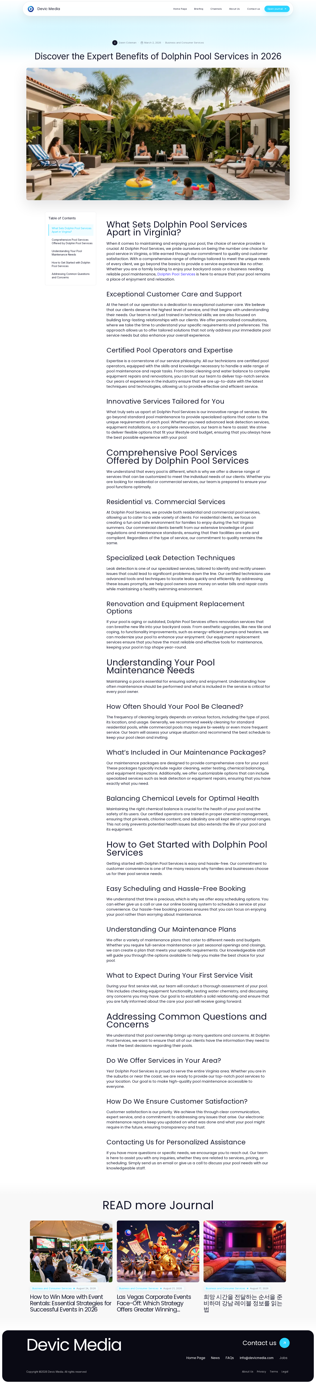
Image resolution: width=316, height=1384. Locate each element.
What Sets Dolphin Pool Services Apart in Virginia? (71, 230)
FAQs (230, 1358)
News (215, 1358)
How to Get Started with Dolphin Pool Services (71, 264)
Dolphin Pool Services (176, 274)
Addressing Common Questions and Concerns (71, 275)
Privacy (261, 1371)
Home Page (195, 1358)
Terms (274, 1371)
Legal (285, 1371)
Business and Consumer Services (184, 42)
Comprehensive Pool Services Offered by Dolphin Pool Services (72, 241)
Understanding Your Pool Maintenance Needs (67, 252)
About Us (247, 1371)
